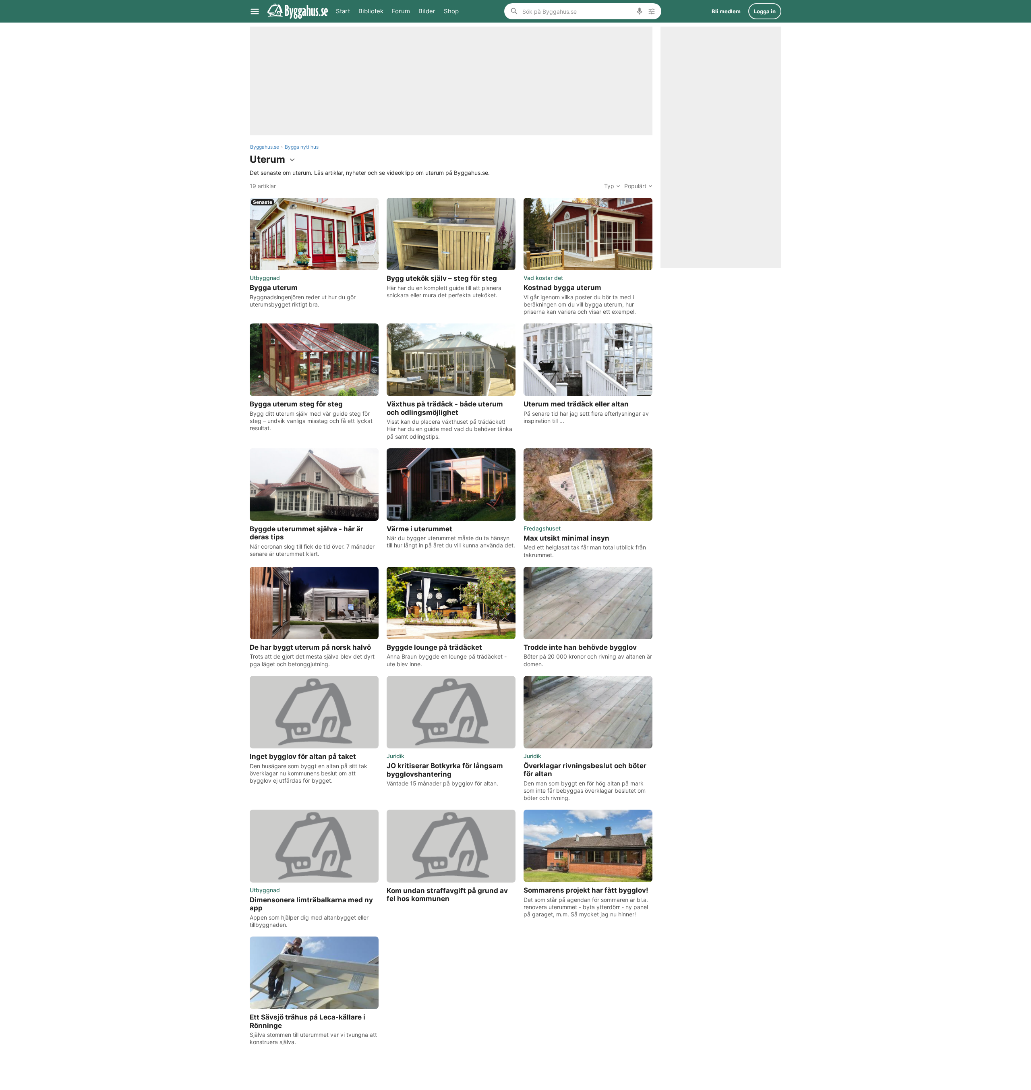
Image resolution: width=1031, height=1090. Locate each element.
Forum (401, 11)
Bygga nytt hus (302, 147)
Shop (451, 11)
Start (343, 11)
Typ (609, 185)
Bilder (426, 11)
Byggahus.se (264, 147)
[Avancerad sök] (651, 11)
